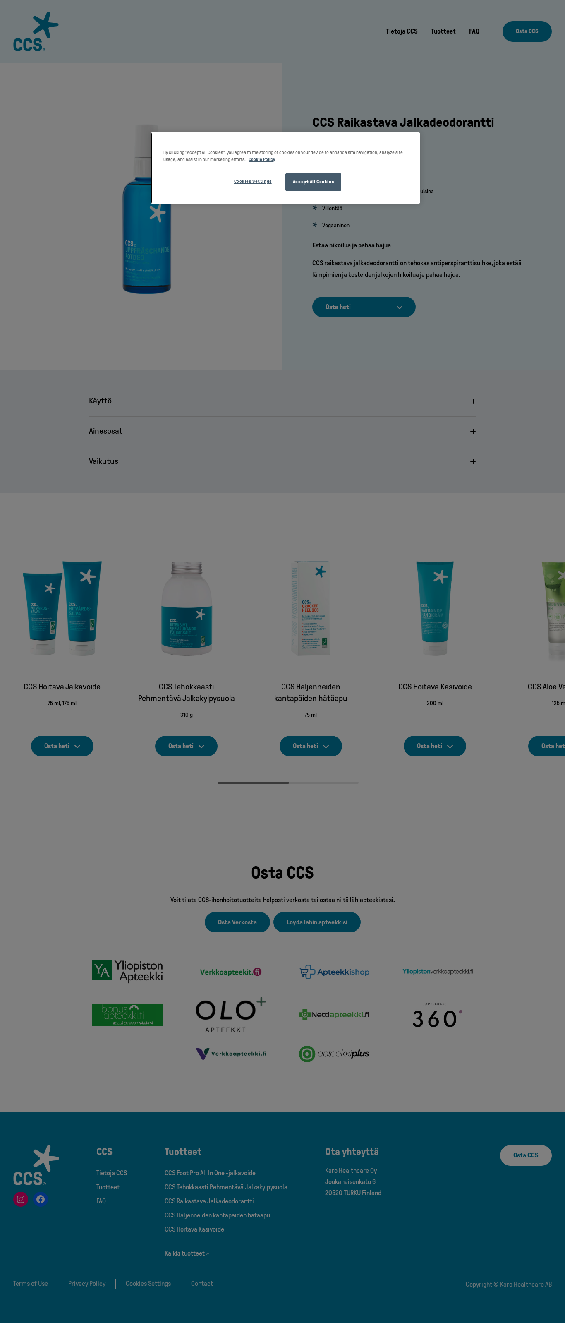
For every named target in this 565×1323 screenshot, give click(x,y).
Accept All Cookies (313, 181)
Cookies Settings (253, 181)
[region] (285, 168)
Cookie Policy (262, 159)
